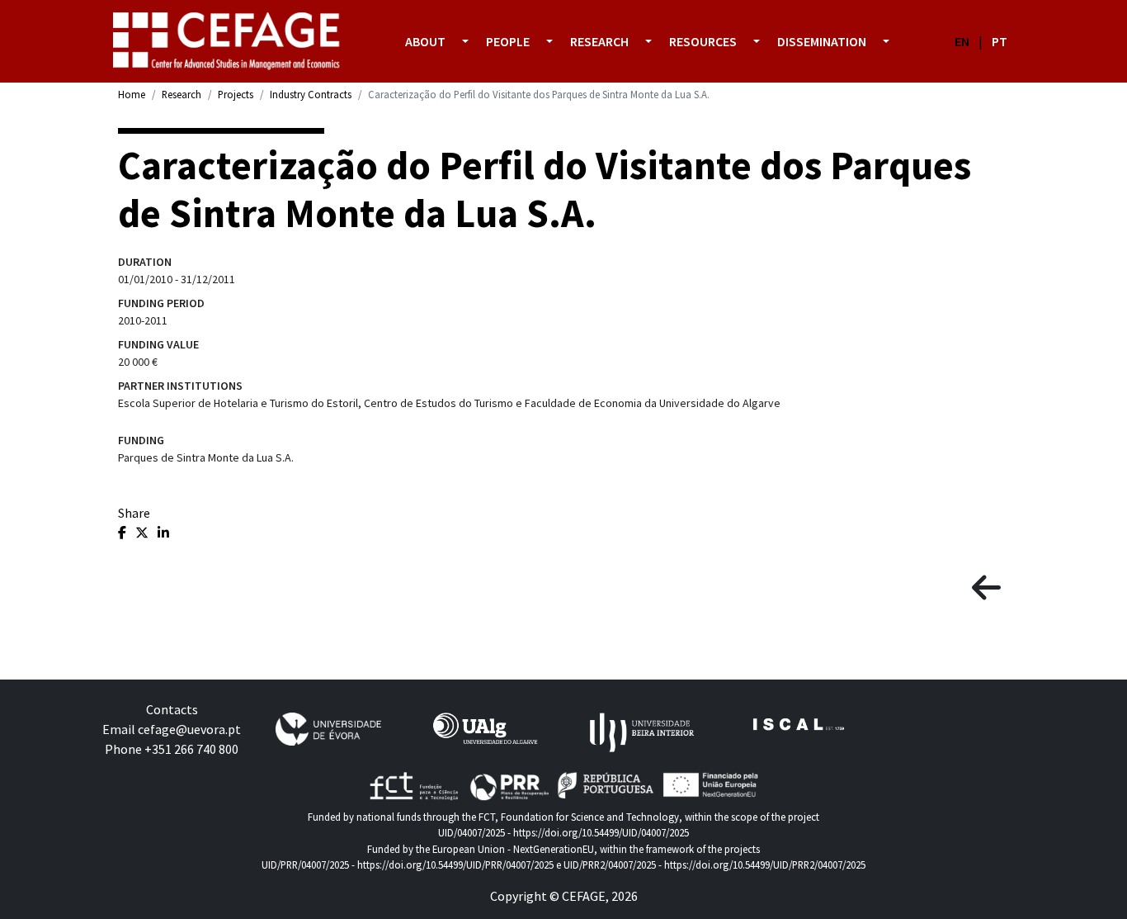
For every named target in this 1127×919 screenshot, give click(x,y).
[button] (465, 41)
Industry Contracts (310, 94)
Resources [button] (703, 41)
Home (131, 94)
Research (181, 94)
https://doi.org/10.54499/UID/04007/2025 (601, 832)
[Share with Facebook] (123, 532)
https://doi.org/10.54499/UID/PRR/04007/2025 (455, 864)
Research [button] (599, 41)
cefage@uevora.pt (189, 729)
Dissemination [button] (821, 41)
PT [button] (999, 41)
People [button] (508, 41)
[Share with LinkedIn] (163, 532)
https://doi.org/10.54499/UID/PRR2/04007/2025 (764, 864)
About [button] (425, 41)
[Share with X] (143, 532)
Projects (235, 94)
